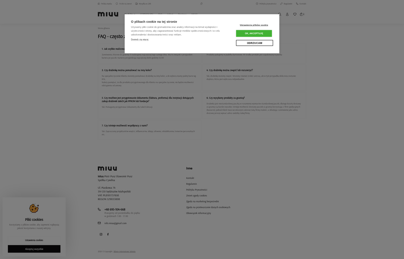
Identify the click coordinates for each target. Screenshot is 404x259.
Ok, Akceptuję (254, 33)
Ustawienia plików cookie (254, 25)
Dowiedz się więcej (139, 39)
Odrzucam (254, 43)
